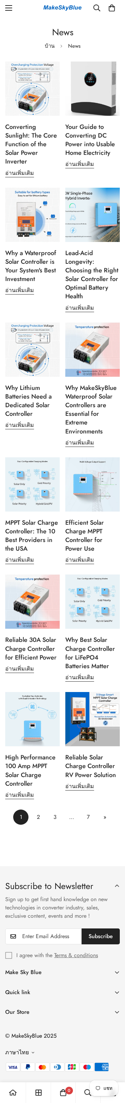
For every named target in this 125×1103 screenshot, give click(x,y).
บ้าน (50, 46)
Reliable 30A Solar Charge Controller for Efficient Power (31, 648)
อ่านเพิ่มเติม (19, 173)
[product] (13, 1092)
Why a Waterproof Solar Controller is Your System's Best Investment (30, 266)
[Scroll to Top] (112, 1066)
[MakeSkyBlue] (62, 8)
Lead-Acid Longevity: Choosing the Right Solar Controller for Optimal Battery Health (91, 275)
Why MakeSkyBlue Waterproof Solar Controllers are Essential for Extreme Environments (91, 409)
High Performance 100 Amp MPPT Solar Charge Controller (30, 770)
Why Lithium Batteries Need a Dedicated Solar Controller (28, 401)
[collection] (38, 1092)
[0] (112, 8)
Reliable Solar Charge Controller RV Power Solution (90, 766)
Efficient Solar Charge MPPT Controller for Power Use (84, 535)
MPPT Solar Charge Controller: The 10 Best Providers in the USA (31, 535)
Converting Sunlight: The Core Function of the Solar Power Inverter (31, 144)
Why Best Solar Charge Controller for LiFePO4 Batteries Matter (90, 653)
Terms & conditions (76, 955)
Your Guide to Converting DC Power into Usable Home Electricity (90, 140)
